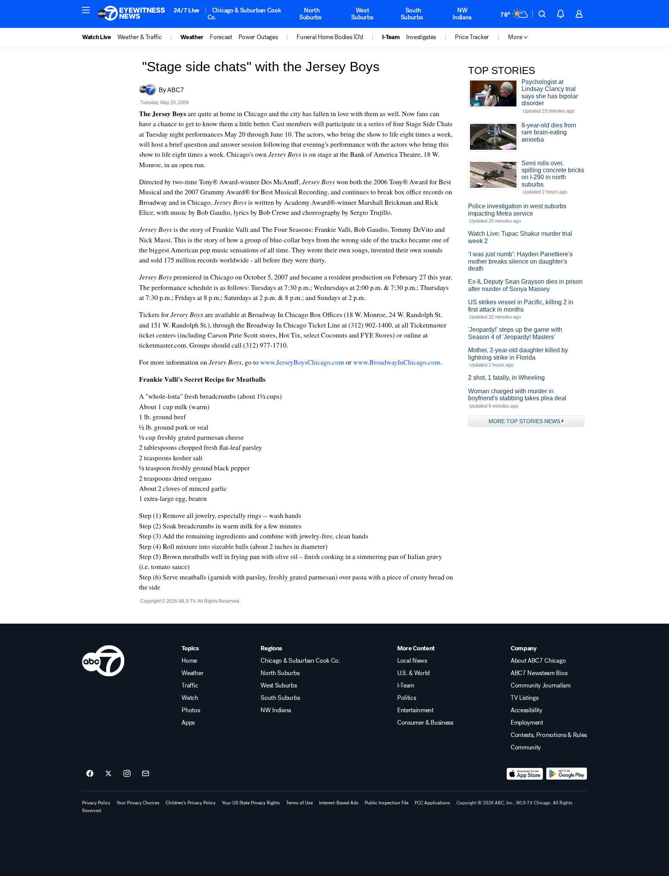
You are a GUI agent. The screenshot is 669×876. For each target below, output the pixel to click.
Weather (192, 673)
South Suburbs (412, 13)
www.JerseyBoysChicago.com (302, 362)
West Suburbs (362, 13)
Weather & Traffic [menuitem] (139, 37)
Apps (188, 723)
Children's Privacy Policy (191, 803)
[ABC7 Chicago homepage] (131, 13)
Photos (191, 710)
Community (526, 747)
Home (189, 661)
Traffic (190, 685)
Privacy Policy (96, 803)
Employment (527, 723)
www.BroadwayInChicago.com (396, 362)
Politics (406, 698)
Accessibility (526, 710)
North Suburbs (310, 13)
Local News (412, 661)
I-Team (405, 685)
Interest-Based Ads (339, 803)
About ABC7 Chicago (538, 661)
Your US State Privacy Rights (251, 803)
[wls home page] (103, 660)
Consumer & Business (425, 723)
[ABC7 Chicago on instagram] (127, 774)
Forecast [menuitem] (221, 37)
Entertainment (415, 710)
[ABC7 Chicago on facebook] (90, 774)
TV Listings (524, 698)
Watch (190, 698)
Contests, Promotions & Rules (549, 735)
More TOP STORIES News (524, 421)
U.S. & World (413, 673)
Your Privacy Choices (138, 803)
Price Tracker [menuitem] (472, 37)
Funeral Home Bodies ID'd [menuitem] (330, 37)
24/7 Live (186, 10)
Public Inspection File (386, 803)
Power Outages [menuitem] (258, 37)
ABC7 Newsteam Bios (539, 673)
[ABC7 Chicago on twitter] (108, 774)
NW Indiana (462, 13)
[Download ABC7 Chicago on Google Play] (566, 774)
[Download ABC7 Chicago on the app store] (525, 774)
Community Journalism (541, 685)
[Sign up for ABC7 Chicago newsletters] (145, 774)
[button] (86, 10)
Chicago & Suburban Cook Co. (244, 13)
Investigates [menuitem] (421, 37)
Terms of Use (299, 803)
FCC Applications (432, 803)
